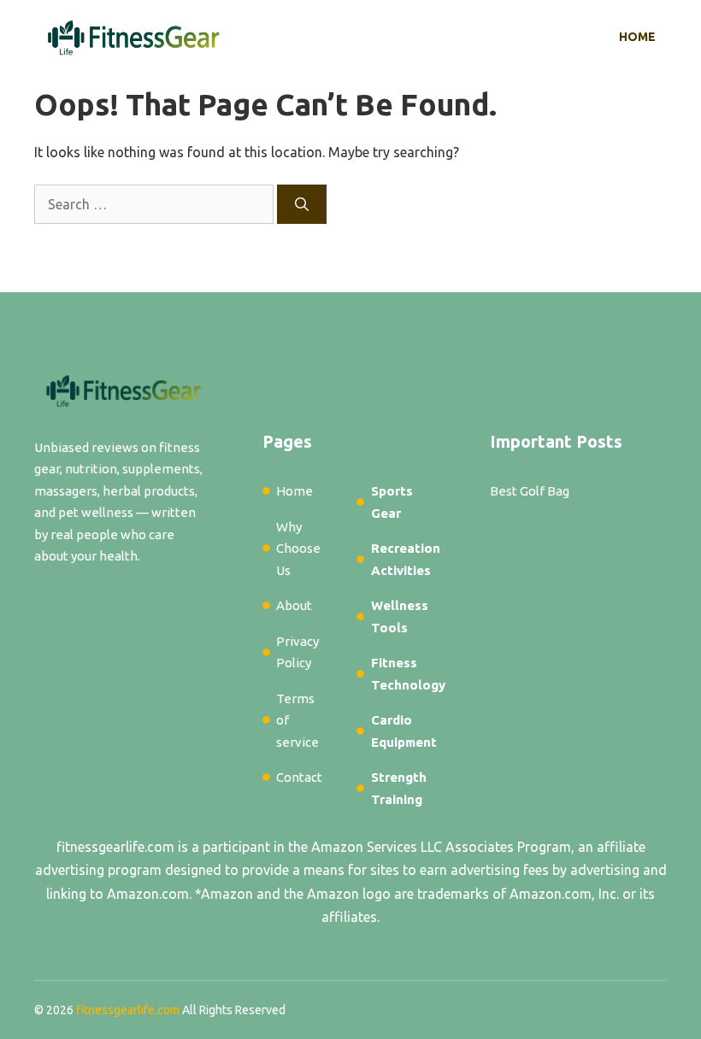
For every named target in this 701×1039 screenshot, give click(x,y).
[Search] (302, 204)
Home (637, 37)
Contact (299, 777)
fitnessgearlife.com (115, 846)
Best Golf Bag (529, 491)
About (294, 605)
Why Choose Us (298, 549)
